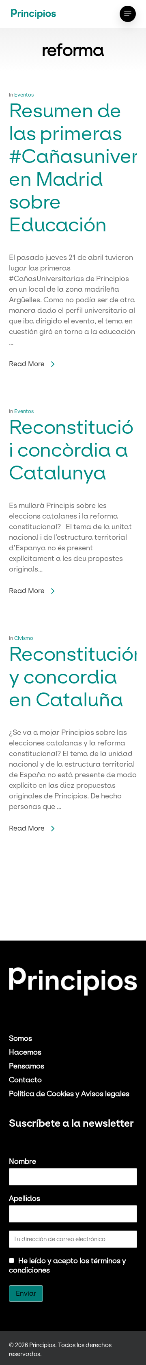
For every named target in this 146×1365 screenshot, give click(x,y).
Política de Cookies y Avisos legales (69, 1093)
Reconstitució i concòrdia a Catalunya (71, 449)
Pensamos (26, 1065)
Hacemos (25, 1052)
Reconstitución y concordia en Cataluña (77, 676)
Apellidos (24, 1198)
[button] (128, 14)
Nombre (22, 1161)
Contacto (25, 1079)
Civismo (23, 638)
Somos (20, 1038)
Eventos (24, 94)
